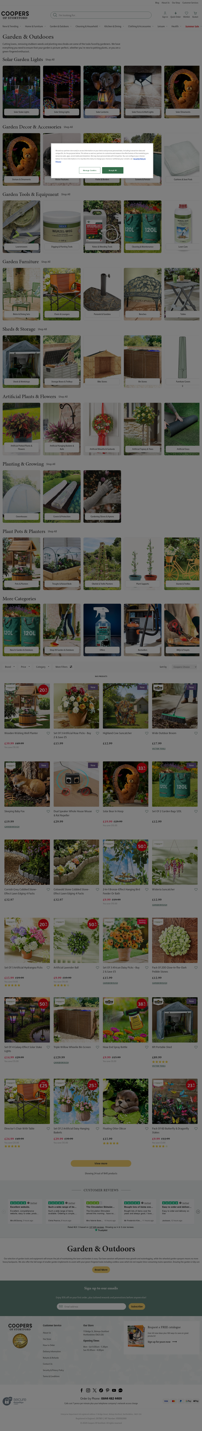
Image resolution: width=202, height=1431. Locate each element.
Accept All (113, 170)
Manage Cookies (89, 170)
